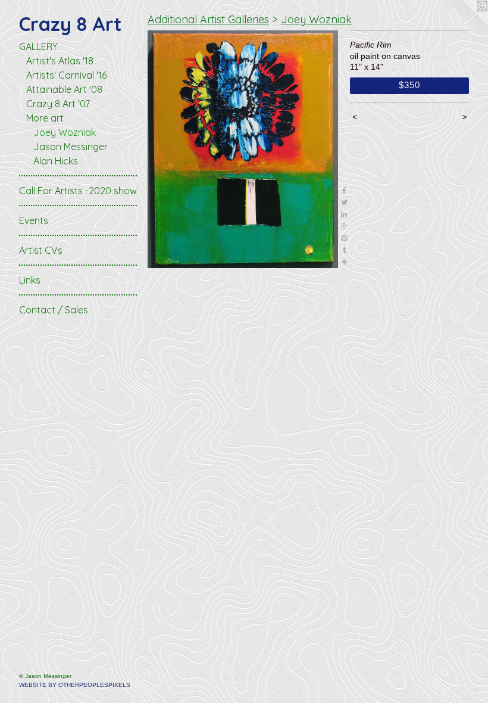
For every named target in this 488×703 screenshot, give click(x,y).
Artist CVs (40, 250)
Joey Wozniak (64, 132)
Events (33, 220)
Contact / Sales (53, 310)
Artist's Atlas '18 (59, 61)
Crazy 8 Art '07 (58, 104)
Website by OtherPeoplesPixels (74, 685)
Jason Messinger (70, 147)
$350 (409, 85)
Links (29, 280)
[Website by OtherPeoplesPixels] (464, 24)
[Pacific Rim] (243, 149)
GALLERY (38, 46)
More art (45, 118)
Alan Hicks (55, 161)
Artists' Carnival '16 (66, 75)
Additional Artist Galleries (208, 19)
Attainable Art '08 (64, 89)
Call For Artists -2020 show (78, 191)
